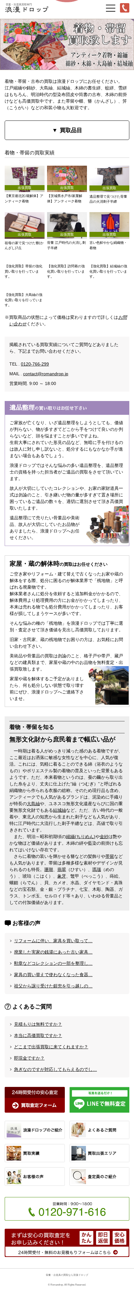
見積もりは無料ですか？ (38, 1024)
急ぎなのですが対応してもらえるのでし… (55, 1069)
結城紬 (59, 810)
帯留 (109, 856)
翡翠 (61, 869)
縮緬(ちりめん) (80, 836)
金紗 (104, 836)
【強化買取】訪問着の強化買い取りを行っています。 (66, 271)
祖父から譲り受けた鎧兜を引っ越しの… (53, 985)
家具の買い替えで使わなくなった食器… (53, 974)
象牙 (61, 876)
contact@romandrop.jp (45, 373)
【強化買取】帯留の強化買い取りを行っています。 (23, 271)
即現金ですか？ (29, 1058)
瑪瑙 (96, 869)
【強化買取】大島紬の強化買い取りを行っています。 (23, 300)
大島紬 (33, 803)
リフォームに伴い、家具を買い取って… (53, 940)
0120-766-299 (35, 363)
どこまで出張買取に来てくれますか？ (51, 1046)
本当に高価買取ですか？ (38, 1035)
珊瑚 (48, 869)
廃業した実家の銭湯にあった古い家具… (53, 951)
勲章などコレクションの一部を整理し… (53, 963)
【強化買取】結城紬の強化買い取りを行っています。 (108, 271)
